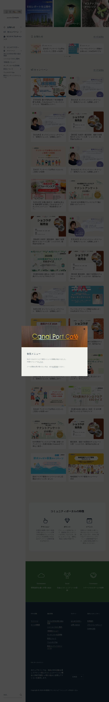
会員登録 (55, 367)
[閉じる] (84, 329)
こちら (41, 362)
